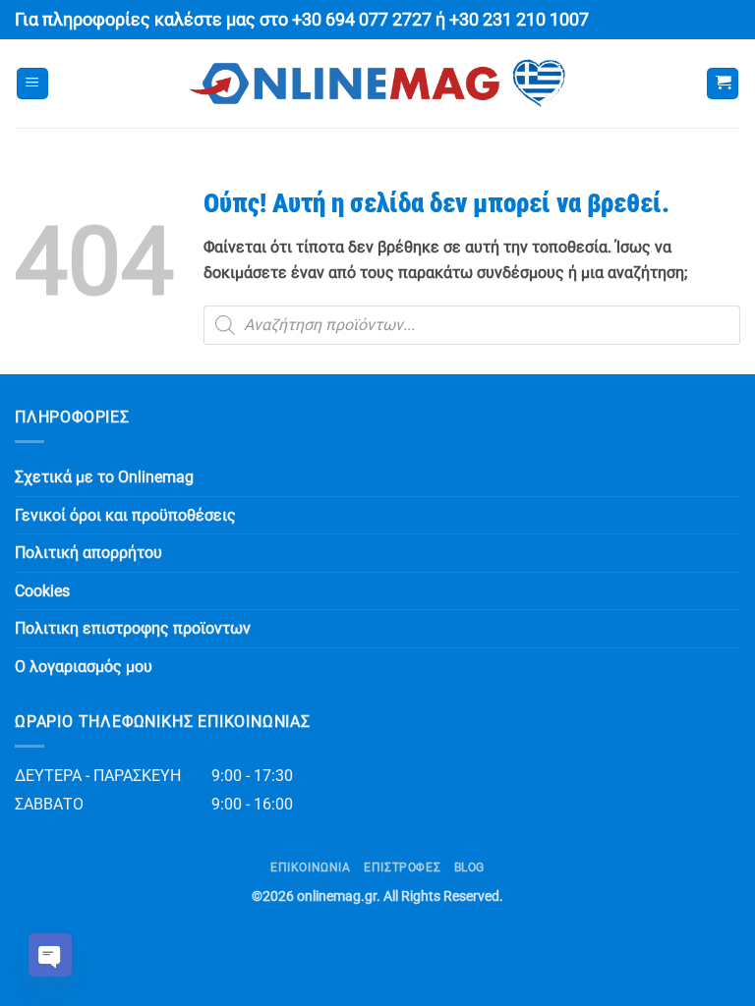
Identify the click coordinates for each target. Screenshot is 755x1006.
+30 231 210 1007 (519, 19)
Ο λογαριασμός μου (83, 666)
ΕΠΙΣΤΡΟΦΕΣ (402, 867)
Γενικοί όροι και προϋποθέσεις (125, 515)
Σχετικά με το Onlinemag (104, 477)
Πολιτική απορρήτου (88, 552)
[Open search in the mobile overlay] (471, 325)
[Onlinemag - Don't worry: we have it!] (377, 83)
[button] (32, 84)
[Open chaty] (50, 955)
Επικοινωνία (310, 867)
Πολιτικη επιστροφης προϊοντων (133, 628)
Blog (469, 867)
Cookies (42, 591)
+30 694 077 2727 (362, 19)
